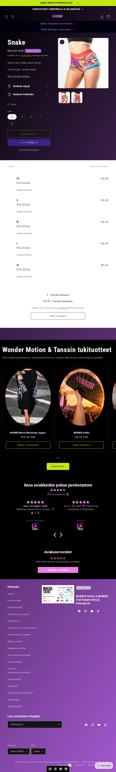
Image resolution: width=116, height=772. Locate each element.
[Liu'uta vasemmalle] (51, 458)
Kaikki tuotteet (14, 600)
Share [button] (13, 104)
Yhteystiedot (13, 699)
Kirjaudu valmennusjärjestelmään (19, 670)
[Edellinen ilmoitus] (6, 9)
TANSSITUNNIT (15, 607)
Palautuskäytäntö (88, 762)
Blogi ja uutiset (15, 641)
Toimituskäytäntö (65, 765)
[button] (6, 16)
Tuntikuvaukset (14, 661)
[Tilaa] (58, 724)
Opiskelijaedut (15, 706)
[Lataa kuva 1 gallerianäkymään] (64, 97)
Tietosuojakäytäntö (71, 762)
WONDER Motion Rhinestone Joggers (28, 432)
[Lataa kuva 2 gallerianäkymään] (76, 97)
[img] (58, 490)
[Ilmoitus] (110, 9)
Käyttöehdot (79, 765)
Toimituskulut (26, 55)
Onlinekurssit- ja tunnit (18, 614)
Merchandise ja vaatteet (19, 634)
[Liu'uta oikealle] (64, 458)
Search (11, 593)
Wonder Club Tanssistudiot (33, 762)
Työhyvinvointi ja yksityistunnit (22, 627)
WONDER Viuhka (82, 432)
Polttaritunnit (14, 620)
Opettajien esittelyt (17, 648)
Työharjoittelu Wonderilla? (21, 692)
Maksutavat (13, 686)
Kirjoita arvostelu (58, 570)
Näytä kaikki (58, 466)
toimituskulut (62, 307)
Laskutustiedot (14, 679)
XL (13, 124)
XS (14, 117)
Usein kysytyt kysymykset (19, 655)
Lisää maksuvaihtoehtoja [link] (29, 149)
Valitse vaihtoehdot (28, 445)
